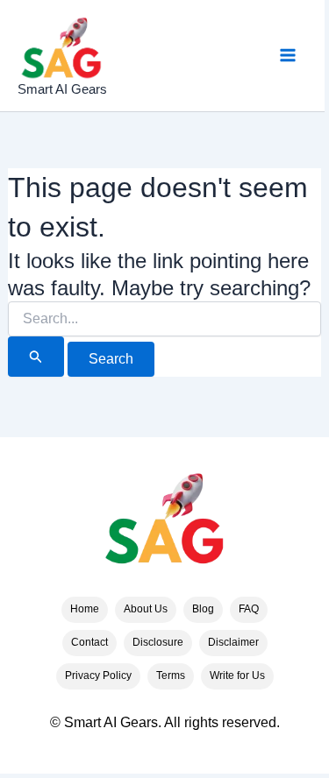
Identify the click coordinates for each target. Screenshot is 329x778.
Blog (203, 609)
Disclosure (157, 642)
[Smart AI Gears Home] (165, 523)
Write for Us (237, 675)
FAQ (249, 609)
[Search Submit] (36, 356)
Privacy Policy (98, 675)
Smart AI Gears (62, 88)
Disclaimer (233, 642)
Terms (170, 675)
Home (84, 609)
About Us (146, 609)
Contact (89, 642)
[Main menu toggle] (287, 55)
